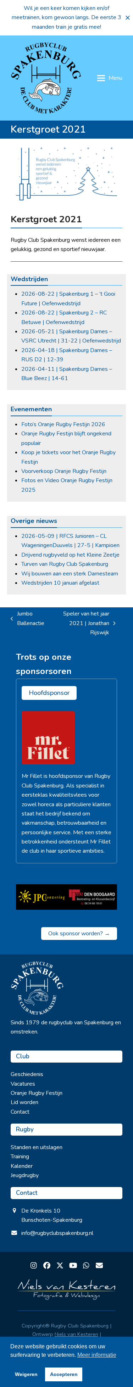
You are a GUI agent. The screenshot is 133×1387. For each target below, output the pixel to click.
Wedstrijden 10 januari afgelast (60, 583)
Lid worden (24, 1102)
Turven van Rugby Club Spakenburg (64, 564)
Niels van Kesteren (76, 1334)
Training (20, 1156)
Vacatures (23, 1084)
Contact (20, 1112)
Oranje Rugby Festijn (36, 1093)
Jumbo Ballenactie (27, 619)
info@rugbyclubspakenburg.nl (57, 1233)
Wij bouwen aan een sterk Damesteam (69, 574)
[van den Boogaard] (92, 897)
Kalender (22, 1166)
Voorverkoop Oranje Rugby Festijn (63, 471)
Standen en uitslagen (36, 1147)
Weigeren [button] (26, 1374)
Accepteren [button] (64, 1374)
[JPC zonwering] (41, 897)
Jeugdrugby (25, 1175)
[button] (127, 17)
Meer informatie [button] (96, 1355)
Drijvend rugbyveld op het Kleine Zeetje (70, 555)
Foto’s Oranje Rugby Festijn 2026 (63, 424)
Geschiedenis (27, 1074)
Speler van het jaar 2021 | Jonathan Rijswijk (80, 623)
